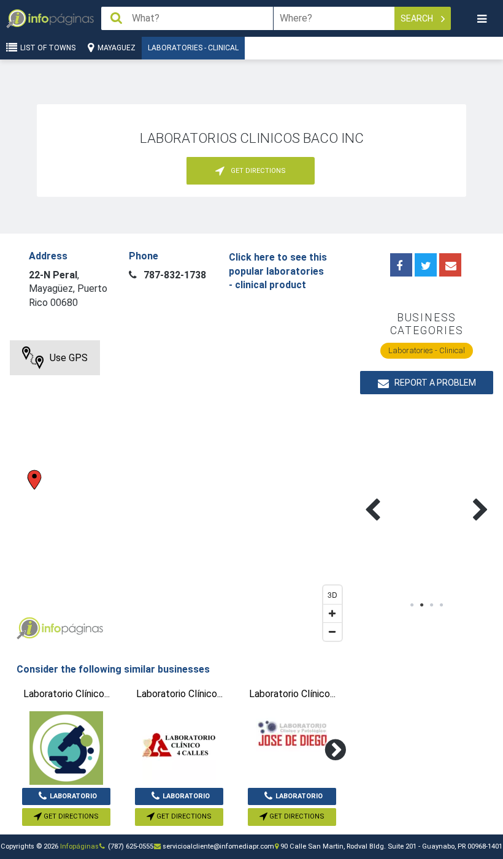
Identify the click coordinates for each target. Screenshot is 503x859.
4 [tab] (442, 605)
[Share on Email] (450, 265)
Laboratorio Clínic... (73, 799)
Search (418, 18)
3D (332, 594)
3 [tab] (432, 605)
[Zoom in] (332, 613)
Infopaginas (28, 628)
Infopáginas (79, 846)
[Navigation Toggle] (481, 18)
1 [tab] (412, 605)
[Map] (179, 493)
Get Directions (70, 816)
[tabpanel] (393, 495)
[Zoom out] (332, 631)
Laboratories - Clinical (193, 48)
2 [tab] (422, 605)
